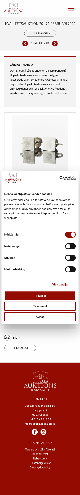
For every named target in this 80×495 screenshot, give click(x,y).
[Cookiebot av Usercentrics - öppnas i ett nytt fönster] (59, 178)
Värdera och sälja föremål (40, 449)
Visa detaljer (60, 284)
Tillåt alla (40, 295)
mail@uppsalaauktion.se (40, 423)
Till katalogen (40, 33)
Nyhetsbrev (40, 458)
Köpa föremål (40, 454)
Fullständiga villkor (40, 463)
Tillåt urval (40, 306)
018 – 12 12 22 (42, 419)
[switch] (70, 246)
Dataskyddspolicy (40, 467)
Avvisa (40, 316)
